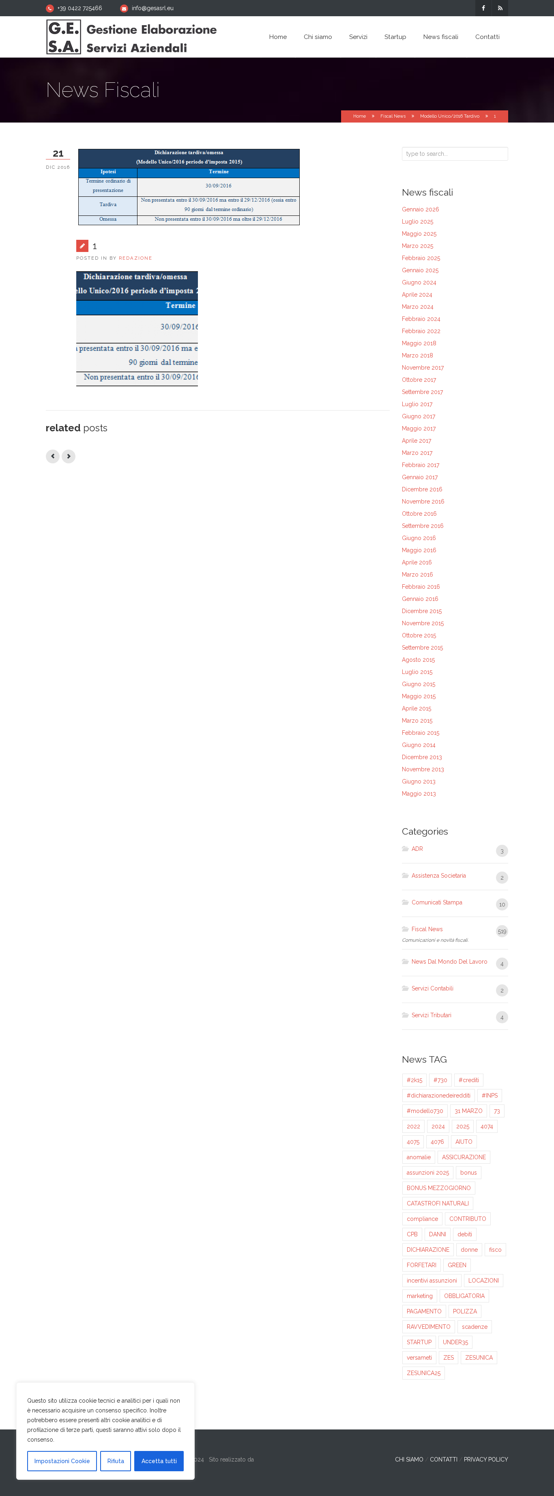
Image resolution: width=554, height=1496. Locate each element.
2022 (413, 1126)
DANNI (437, 1234)
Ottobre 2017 (419, 380)
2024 (438, 1126)
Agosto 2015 (418, 660)
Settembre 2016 (423, 526)
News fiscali (440, 37)
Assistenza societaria (439, 875)
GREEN (457, 1265)
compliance (422, 1219)
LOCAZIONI (483, 1280)
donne (469, 1249)
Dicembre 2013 (422, 757)
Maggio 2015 (419, 696)
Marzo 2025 (417, 246)
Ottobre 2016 (419, 513)
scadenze (474, 1327)
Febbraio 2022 (421, 331)
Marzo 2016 (417, 574)
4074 (487, 1126)
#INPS (490, 1095)
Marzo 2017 (417, 453)
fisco (495, 1249)
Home (278, 37)
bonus (468, 1172)
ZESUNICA (479, 1357)
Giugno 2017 (418, 416)
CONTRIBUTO (467, 1219)
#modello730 (425, 1111)
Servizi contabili (432, 988)
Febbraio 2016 (421, 586)
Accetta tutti (159, 1461)
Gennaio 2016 (420, 599)
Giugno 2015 (418, 684)
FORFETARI (421, 1265)
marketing (420, 1296)
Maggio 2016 (419, 550)
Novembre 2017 (423, 367)
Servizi (358, 37)
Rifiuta (115, 1461)
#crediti (469, 1080)
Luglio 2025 (417, 221)
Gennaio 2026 (420, 209)
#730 (440, 1080)
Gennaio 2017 (420, 477)
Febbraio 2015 (420, 733)
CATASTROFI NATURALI (438, 1203)
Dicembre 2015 (422, 611)
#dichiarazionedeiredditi (438, 1095)
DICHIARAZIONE (428, 1249)
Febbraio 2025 (421, 258)
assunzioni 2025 (428, 1172)
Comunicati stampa (437, 902)
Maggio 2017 (419, 428)
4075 (413, 1142)
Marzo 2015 (417, 720)
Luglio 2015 (417, 672)
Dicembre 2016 (422, 489)
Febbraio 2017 (420, 465)
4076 (437, 1142)
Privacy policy (486, 1459)
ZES (448, 1357)
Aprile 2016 (417, 562)
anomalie (419, 1157)
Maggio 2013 (419, 793)
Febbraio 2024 (421, 319)
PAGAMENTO (424, 1311)
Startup (395, 37)
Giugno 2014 (419, 745)
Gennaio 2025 (420, 270)
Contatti (487, 37)
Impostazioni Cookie (62, 1461)
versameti (419, 1357)
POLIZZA (465, 1311)
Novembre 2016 (423, 501)
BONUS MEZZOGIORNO (439, 1188)
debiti (464, 1234)
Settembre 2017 (422, 392)
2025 (462, 1126)
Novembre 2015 (423, 623)
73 (497, 1111)
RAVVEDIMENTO (429, 1327)
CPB (412, 1234)
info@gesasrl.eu (153, 8)
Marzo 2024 (418, 307)
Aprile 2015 (416, 708)
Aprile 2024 (417, 294)
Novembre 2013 (423, 769)
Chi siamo (318, 37)
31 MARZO (469, 1111)
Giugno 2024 (419, 282)
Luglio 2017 (417, 404)
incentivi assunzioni (432, 1280)
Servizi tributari (431, 1015)
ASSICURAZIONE (464, 1157)
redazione (135, 258)
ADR (417, 849)
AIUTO (463, 1142)
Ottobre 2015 (419, 635)
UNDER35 (455, 1342)
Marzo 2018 (417, 355)
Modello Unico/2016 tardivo (449, 116)
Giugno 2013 (419, 781)
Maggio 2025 (419, 233)
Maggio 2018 (419, 343)
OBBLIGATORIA (464, 1296)
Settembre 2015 (422, 647)
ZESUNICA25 (423, 1373)
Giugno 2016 (419, 538)
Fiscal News (393, 116)
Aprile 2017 (416, 440)
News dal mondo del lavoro (449, 961)
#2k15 (414, 1080)
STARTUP (419, 1342)
